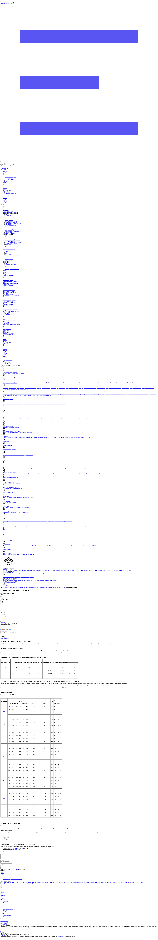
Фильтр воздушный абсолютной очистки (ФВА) (89, 388)
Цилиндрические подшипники (9, 579)
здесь (19, 851)
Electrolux (36, 382)
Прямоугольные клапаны (46, 418)
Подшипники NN (13, 580)
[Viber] (4, 629)
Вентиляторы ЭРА (10, 383)
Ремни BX (35, 404)
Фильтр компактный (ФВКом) (72, 388)
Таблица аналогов (24, 389)
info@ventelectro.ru (16, 849)
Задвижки (5, 512)
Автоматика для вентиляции (9, 412)
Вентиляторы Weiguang (144, 382)
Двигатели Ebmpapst (7, 554)
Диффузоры (5, 427)
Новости (5, 171)
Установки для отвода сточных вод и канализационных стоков (98, 468)
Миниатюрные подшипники (68, 570)
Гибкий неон (23, 521)
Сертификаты (11, 179)
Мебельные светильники (43, 525)
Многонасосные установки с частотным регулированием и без (16, 473)
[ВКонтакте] (1, 629)
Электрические (15, 502)
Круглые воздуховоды (15, 418)
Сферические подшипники (24, 573)
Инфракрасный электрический (20, 497)
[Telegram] (10, 629)
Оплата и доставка (7, 173)
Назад (6, 214)
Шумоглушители (82, 418)
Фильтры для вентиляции (8, 386)
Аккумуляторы (6, 539)
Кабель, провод (6, 529)
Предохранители (86, 535)
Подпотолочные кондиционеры (77, 437)
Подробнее (2, 637)
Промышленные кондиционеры (9, 449)
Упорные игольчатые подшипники (26, 577)
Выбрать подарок (4, 626)
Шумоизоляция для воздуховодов (94, 418)
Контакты (5, 181)
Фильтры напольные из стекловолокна (29, 394)
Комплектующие (6, 544)
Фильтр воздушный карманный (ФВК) (45, 388)
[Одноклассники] (3, 629)
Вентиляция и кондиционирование (10, 283)
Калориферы (14, 455)
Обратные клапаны (24, 418)
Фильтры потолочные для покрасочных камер (41, 395)
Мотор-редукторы (7, 549)
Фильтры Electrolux (110, 388)
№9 (4, 756)
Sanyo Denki (99, 382)
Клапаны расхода (6, 418)
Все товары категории (7, 877)
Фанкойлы (5, 450)
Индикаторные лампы (31, 521)
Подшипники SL (52, 580)
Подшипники (6, 332)
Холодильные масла (27, 432)
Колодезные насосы (14, 478)
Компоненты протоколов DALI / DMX (43, 545)
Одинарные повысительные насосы (45, 473)
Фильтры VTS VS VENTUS (135, 388)
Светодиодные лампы (49, 521)
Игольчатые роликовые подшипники (11, 577)
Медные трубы (14, 432)
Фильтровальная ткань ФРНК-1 (67, 394)
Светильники (6, 524)
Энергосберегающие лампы (66, 521)
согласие (61, 936)
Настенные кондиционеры (64, 437)
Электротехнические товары (9, 320)
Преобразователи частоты (57, 545)
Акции (4, 172)
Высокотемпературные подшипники (27, 570)
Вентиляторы (6, 380)
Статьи (4, 185)
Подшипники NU (37, 580)
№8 (4, 737)
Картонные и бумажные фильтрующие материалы (93, 394)
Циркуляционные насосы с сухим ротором (31, 463)
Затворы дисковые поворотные (14, 512)
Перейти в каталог (4, 935)
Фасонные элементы (56, 418)
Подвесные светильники (75, 525)
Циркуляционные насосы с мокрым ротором (12, 463)
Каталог (2, 204)
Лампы (4, 519)
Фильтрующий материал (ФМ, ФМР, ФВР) (12, 394)
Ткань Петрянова (141, 394)
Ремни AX (30, 404)
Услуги (4, 182)
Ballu (30, 382)
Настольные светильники (64, 525)
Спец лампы (57, 521)
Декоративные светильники (32, 525)
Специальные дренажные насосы (58, 468)
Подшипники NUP (45, 580)
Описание (2, 638)
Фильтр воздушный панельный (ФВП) (11, 388)
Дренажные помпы (7, 432)
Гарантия (5, 184)
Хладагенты (20, 432)
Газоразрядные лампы (7, 521)
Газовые (4, 502)
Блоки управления (29, 535)
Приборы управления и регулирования (11, 487)
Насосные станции (34, 473)
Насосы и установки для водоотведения (11, 467)
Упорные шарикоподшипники (124, 570)
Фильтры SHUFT (117, 388)
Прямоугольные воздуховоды (34, 418)
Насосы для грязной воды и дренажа (23, 468)
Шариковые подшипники (8, 569)
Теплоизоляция (6, 506)
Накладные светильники (54, 525)
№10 (4, 780)
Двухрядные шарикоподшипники (54, 570)
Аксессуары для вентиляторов (111, 382)
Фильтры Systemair (125, 388)
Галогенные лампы (16, 521)
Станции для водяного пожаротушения (11, 483)
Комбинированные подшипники (10, 582)
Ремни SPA (49, 404)
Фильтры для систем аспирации (13, 389)
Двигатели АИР (23, 554)
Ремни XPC (20, 404)
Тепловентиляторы (21, 455)
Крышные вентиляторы (59, 382)
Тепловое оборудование (8, 454)
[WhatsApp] (6, 629)
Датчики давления (7, 413)
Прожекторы (83, 525)
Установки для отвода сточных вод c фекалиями (75, 468)
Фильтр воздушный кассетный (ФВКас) (28, 388)
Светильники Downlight (92, 525)
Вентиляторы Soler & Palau (133, 382)
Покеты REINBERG (122, 394)
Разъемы (91, 535)
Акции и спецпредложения (9, 909)
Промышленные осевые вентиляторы (46, 587)
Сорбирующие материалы (132, 394)
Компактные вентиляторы (70, 382)
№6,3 (4, 711)
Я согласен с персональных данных (14, 869)
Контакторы (52, 535)
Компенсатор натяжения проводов (19, 545)
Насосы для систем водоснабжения (10, 477)
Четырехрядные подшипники (49, 573)
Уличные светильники (111, 525)
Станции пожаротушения (8, 482)
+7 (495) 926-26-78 (4, 167)
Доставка (7, 638)
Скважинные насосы (23, 478)
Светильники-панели (101, 525)
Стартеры (81, 545)
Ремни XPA (10, 404)
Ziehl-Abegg (22, 382)
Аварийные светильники (8, 525)
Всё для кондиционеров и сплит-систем (11, 431)
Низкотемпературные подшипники (81, 570)
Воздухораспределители (8, 426)
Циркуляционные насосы (8, 462)
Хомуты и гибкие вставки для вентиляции (70, 418)
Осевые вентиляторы (43, 382)
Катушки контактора (37, 535)
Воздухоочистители (7, 422)
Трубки (21, 507)
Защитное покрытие (78, 394)
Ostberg (26, 382)
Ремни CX (39, 404)
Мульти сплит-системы (42, 437)
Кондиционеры (6, 436)
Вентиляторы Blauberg (123, 382)
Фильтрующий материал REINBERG (14, 395)
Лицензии (10, 178)
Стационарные (31, 497)
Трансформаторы (86, 545)
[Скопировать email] (11, 166)
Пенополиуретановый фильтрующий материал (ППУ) (49, 394)
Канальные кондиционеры (8, 437)
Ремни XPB (15, 404)
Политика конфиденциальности (7, 929)
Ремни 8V (44, 404)
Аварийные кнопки (7, 535)
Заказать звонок (3, 169)
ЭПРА (95, 545)
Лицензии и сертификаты (10, 177)
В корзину (2, 622)
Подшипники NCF (22, 580)
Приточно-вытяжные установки (14, 408)
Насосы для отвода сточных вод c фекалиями (40, 468)
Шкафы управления (17, 488)
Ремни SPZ (63, 404)
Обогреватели (6, 496)
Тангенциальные (79, 382)
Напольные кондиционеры (53, 437)
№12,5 (4, 810)
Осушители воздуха (7, 441)
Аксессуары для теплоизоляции (9, 507)
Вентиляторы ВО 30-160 (59, 587)
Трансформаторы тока (100, 535)
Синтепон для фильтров (8, 399)
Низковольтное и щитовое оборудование (11, 534)
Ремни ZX (26, 404)
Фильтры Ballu (102, 388)
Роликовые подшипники (8, 572)
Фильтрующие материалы (8, 393)
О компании (5, 174)
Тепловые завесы (29, 455)
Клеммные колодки (46, 535)
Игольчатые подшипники (8, 575)
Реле (95, 535)
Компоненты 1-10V (31, 545)
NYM (4, 530)
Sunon (103, 382)
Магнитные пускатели (77, 535)
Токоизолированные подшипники (111, 570)
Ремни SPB (53, 404)
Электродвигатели (7, 553)
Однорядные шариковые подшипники (11, 570)
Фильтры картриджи (26, 395)
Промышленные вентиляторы (9, 382)
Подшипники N (6, 580)
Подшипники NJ (29, 580)
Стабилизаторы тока (74, 545)
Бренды (4, 183)
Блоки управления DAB (8, 488)
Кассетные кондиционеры (19, 437)
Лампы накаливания (40, 521)
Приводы (13, 413)
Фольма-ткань (26, 507)
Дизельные (9, 502)
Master (95, 382)
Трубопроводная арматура (8, 511)
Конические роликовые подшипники (11, 573)
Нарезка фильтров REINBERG (111, 394)
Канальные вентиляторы (88, 382)
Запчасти (5, 408)
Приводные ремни (7, 402)
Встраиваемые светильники (20, 525)
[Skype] (8, 629)
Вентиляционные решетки (13, 427)
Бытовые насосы (6, 478)
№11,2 (4, 798)
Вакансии (7, 175)
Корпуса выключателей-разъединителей (64, 535)
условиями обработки (12, 869)
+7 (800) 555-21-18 (4, 168)
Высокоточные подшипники (41, 570)
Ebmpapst (18, 382)
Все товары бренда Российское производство (12, 879)
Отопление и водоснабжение (9, 304)
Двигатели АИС (30, 554)
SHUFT (32, 382)
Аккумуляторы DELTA (8, 540)
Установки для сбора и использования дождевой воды (90, 473)
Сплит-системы (87, 437)
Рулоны (18, 507)
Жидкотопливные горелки (8, 492)
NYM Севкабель (9, 530)
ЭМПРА (92, 545)
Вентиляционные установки (9, 407)
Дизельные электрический (8, 497)
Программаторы (66, 545)
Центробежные (51, 382)
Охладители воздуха (7, 445)
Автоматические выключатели (18, 535)
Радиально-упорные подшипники (96, 570)
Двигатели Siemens (16, 554)
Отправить (3, 870)
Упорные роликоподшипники (37, 573)
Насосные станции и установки (9, 472)
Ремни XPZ (5, 404)
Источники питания (7, 545)
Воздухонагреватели (7, 455)
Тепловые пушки (6, 501)
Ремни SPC (58, 404)
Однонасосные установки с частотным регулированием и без (66, 473)
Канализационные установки (9, 468)
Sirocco (15, 383)
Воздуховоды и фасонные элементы (10, 417)
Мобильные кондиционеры (31, 437)
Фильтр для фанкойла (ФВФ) (59, 388)
